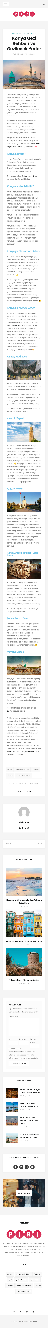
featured (37, 1274)
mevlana (36, 769)
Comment (36, 783)
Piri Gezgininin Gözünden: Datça (24, 980)
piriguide (32, 54)
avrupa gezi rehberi (23, 1274)
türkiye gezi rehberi (23, 775)
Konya (25, 33)
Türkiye (32, 33)
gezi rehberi (35, 1280)
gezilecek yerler (21, 1280)
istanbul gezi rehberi (24, 1285)
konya (9, 769)
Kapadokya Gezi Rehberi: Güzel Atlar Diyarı (29, 1120)
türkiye (10, 775)
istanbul (10, 1285)
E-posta (23, 1039)
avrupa (9, 1274)
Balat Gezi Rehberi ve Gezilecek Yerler (24, 941)
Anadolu (16, 33)
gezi (10, 1280)
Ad (10, 1039)
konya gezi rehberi (22, 769)
